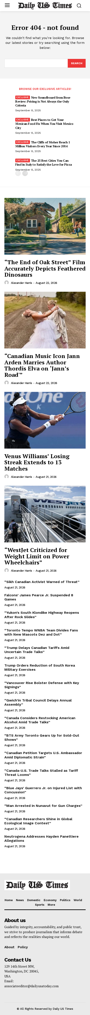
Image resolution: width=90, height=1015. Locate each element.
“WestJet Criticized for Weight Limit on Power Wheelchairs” (36, 556)
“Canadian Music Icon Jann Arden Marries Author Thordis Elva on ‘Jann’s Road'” (42, 365)
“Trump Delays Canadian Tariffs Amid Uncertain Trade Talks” (36, 650)
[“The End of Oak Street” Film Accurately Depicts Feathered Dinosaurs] (45, 226)
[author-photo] (7, 282)
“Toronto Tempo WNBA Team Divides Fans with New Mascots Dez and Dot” (41, 632)
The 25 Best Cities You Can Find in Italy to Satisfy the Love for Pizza (43, 162)
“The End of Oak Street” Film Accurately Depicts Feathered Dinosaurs (45, 268)
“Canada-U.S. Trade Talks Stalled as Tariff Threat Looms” (41, 772)
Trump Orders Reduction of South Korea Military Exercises (39, 667)
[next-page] (25, 173)
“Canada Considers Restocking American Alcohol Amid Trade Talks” (39, 720)
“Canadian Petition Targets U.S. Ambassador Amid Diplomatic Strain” (43, 755)
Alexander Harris (21, 283)
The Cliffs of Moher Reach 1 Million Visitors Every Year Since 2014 (42, 144)
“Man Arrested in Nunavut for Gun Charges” (43, 806)
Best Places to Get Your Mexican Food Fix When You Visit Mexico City (44, 124)
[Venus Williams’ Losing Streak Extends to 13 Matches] (45, 420)
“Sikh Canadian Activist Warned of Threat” (42, 582)
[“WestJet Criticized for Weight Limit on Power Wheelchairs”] (45, 514)
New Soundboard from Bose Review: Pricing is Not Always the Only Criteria (42, 101)
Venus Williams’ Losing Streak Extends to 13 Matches (36, 462)
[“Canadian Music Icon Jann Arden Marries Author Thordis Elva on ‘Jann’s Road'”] (45, 320)
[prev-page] (18, 173)
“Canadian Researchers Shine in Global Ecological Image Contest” (38, 821)
